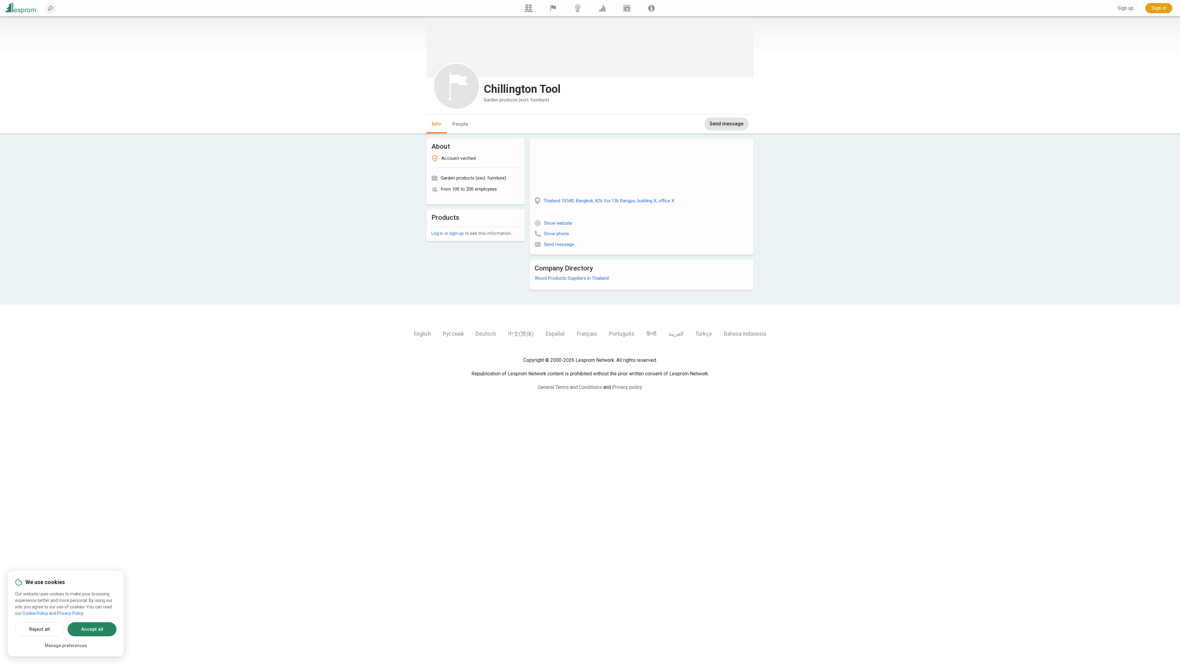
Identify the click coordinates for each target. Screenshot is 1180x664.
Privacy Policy (70, 613)
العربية (675, 334)
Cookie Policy (35, 613)
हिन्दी (651, 334)
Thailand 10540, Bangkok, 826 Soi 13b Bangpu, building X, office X (608, 201)
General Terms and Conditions (570, 387)
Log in (437, 233)
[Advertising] (627, 8)
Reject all (39, 629)
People (460, 124)
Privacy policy (627, 387)
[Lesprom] (651, 8)
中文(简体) (521, 334)
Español (555, 334)
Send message (726, 124)
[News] (577, 8)
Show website (558, 223)
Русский (453, 334)
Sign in (1159, 8)
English (422, 334)
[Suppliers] (553, 8)
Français (587, 334)
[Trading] (528, 8)
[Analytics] (602, 8)
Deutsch (486, 334)
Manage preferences (66, 645)
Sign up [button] (1126, 8)
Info (436, 124)
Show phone (556, 233)
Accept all (92, 629)
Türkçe (703, 334)
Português (622, 334)
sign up (457, 233)
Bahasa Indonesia (745, 334)
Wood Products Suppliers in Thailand (572, 278)
